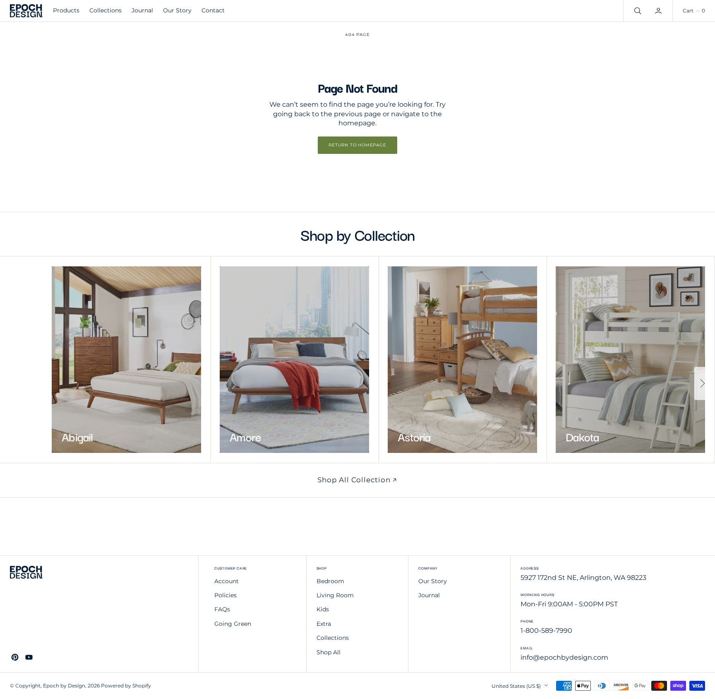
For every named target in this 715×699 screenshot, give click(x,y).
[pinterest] (15, 657)
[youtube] (29, 657)
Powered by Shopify (126, 685)
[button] (659, 11)
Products (66, 10)
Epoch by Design (64, 685)
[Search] (637, 11)
